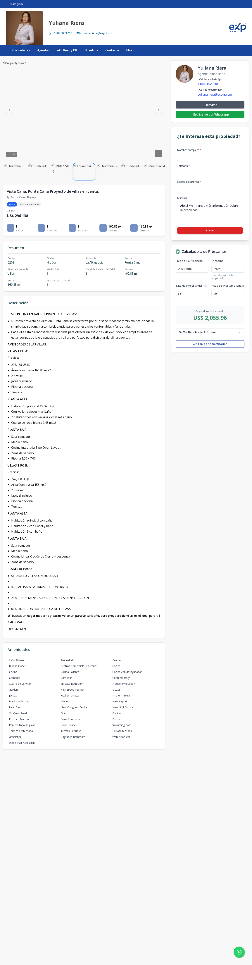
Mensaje (182, 197)
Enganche (217, 261)
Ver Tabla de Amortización (210, 344)
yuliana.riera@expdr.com (97, 33)
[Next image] (158, 110)
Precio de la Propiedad (189, 261)
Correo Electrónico (189, 181)
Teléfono (183, 166)
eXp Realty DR (67, 50)
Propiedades (21, 50)
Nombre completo (189, 150)
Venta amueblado (29, 204)
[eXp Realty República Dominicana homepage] (237, 27)
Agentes (43, 50)
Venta (12, 204)
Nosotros (91, 50)
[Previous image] (9, 110)
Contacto (112, 50)
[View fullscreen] (158, 153)
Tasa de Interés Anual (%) (191, 285)
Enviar (210, 230)
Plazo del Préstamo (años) (227, 285)
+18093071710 (62, 33)
